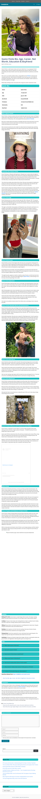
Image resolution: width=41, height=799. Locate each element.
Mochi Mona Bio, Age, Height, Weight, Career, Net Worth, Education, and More (19, 706)
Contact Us (27, 1)
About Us (13, 1)
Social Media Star (10, 703)
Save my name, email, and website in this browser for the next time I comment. (19, 737)
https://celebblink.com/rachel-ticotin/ (21, 674)
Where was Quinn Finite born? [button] (12, 658)
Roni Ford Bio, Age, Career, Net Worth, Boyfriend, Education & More (19, 678)
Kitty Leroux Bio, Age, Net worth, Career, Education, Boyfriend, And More (18, 705)
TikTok (28, 75)
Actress (4, 703)
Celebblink (4, 4)
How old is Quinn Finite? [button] (10, 649)
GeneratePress (26, 797)
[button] (34, 4)
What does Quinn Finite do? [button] (11, 645)
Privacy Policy (18, 1)
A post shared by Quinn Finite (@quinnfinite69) (16, 482)
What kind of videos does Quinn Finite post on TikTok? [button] (18, 667)
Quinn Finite (26, 276)
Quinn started (21, 686)
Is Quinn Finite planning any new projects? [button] (15, 671)
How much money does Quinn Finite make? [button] (15, 662)
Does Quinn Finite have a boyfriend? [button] (13, 654)
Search (4, 748)
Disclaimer (23, 1)
